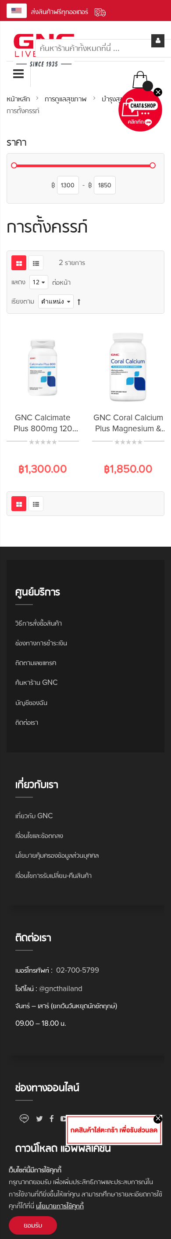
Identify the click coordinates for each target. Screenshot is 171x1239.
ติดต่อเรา (26, 722)
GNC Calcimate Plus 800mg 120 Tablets (43, 429)
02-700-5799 (76, 970)
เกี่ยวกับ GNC (34, 815)
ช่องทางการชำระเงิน (41, 643)
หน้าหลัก (19, 99)
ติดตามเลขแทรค (35, 662)
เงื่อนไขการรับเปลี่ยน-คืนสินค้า (53, 875)
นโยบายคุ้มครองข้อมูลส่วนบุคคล (57, 855)
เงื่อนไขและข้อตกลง (39, 835)
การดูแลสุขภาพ (67, 99)
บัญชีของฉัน (31, 702)
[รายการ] (35, 262)
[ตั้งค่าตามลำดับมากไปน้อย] (78, 302)
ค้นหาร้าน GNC (36, 682)
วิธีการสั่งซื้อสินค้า (38, 623)
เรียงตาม (22, 301)
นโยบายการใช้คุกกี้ (60, 1205)
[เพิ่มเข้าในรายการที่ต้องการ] (54, 394)
